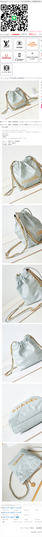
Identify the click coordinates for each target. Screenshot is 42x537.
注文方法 (24, 34)
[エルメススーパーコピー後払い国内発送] (32, 44)
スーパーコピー (5, 34)
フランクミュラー (18, 522)
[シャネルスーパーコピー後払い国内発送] (19, 44)
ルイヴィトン (5, 510)
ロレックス (5, 519)
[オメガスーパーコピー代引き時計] (6, 57)
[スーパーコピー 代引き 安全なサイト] (14, 31)
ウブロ (26, 519)
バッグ (28, 78)
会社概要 (38, 528)
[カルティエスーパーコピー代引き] (19, 57)
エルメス (26, 510)
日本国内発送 (15, 34)
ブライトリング (28, 522)
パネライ (15, 519)
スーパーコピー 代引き (27, 528)
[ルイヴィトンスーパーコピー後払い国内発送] (6, 44)
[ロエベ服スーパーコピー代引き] (6, 70)
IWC (3, 522)
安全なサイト (33, 34)
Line (40, 34)
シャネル (15, 510)
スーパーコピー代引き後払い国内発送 (12, 78)
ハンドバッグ (36, 78)
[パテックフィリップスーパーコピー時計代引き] (32, 57)
